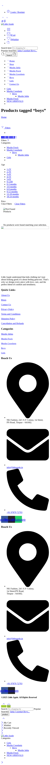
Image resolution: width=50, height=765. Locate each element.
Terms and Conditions (10, 314)
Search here (6, 48)
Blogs (3, 300)
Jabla (19, 51)
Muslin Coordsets (17, 74)
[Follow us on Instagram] (4, 21)
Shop (11, 64)
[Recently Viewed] (9, 706)
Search (9, 55)
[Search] (8, 43)
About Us (5, 295)
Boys (11, 77)
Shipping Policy (8, 319)
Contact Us (14, 84)
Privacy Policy (7, 309)
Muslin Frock (15, 71)
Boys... (34, 51)
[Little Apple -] (7, 24)
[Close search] (3, 720)
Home (12, 61)
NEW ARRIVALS (15, 101)
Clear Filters (20, 204)
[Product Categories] (9, 31)
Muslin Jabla (14, 67)
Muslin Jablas (7, 334)
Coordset (26, 51)
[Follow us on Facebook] (2, 21)
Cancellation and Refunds (12, 323)
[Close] (8, 140)
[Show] (2, 6)
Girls (11, 81)
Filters (7, 128)
